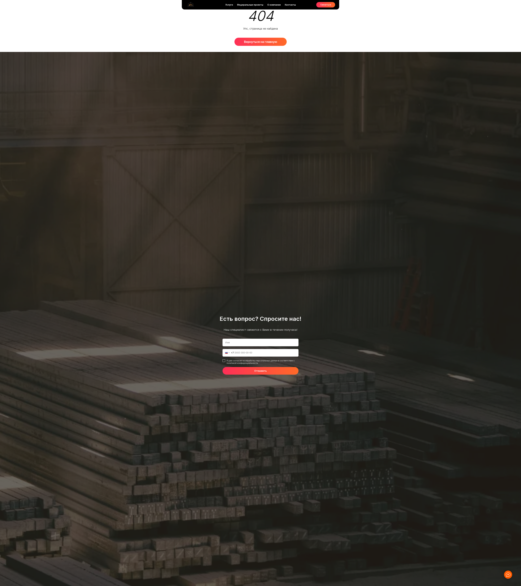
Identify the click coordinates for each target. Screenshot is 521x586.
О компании (274, 4)
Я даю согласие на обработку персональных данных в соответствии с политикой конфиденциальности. (261, 361)
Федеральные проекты (250, 4)
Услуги (229, 4)
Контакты (290, 4)
